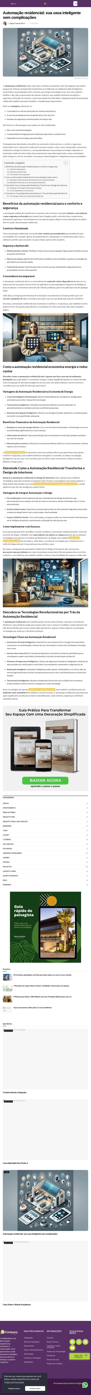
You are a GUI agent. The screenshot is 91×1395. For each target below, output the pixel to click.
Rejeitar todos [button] (14, 1388)
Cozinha (7, 839)
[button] (45, 4)
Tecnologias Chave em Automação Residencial (26, 196)
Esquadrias (28, 1362)
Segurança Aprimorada (18, 172)
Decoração (8, 844)
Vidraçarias (28, 1338)
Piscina (6, 862)
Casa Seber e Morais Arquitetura (17, 1305)
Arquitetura (9, 817)
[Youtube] (72, 1348)
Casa (5, 830)
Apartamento (9, 808)
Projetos (7, 867)
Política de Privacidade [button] (14, 1382)
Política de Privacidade (56, 1351)
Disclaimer (51, 1356)
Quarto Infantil (10, 876)
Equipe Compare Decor (17, 23)
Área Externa (9, 812)
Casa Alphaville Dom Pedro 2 (15, 1163)
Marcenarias (29, 1346)
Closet (6, 835)
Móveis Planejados (31, 1342)
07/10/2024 (34, 23)
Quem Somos (52, 1342)
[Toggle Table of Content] (64, 163)
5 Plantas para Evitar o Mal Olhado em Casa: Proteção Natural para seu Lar (42, 997)
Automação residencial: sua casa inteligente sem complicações (30, 1234)
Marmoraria (28, 1354)
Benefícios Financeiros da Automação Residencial (27, 182)
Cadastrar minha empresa (53, 1347)
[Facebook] (72, 1342)
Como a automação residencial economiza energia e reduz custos (31, 177)
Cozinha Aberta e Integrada (14, 1092)
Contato (50, 1338)
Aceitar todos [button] (35, 1388)
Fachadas (7, 849)
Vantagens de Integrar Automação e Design (25, 188)
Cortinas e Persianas (32, 1358)
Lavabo (6, 858)
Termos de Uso (53, 1360)
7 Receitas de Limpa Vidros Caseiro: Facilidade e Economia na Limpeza (41, 986)
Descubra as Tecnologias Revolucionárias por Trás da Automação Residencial (36, 193)
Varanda (7, 885)
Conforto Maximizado (17, 169)
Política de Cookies (54, 1364)
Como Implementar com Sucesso (22, 191)
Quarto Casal (9, 871)
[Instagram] (79, 1342)
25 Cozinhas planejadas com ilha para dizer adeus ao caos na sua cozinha (42, 975)
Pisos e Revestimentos (33, 1350)
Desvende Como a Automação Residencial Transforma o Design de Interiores (36, 185)
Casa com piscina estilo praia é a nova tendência (33, 1008)
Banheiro (7, 826)
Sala (5, 880)
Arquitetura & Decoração (15, 821)
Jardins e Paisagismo (12, 853)
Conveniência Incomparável (20, 174)
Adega (6, 803)
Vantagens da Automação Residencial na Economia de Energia (32, 180)
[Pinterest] (85, 1342)
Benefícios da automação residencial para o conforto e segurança (31, 166)
